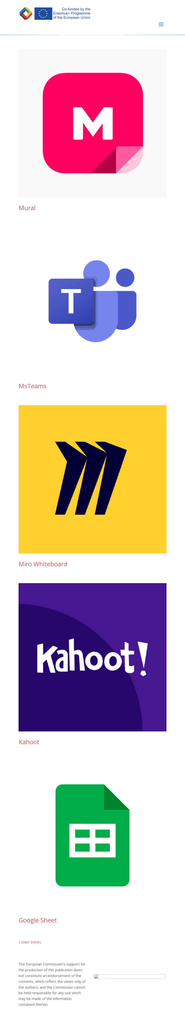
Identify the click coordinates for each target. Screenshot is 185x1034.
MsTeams (32, 386)
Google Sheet (38, 920)
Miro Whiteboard (43, 563)
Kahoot (29, 741)
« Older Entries (30, 942)
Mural (27, 207)
